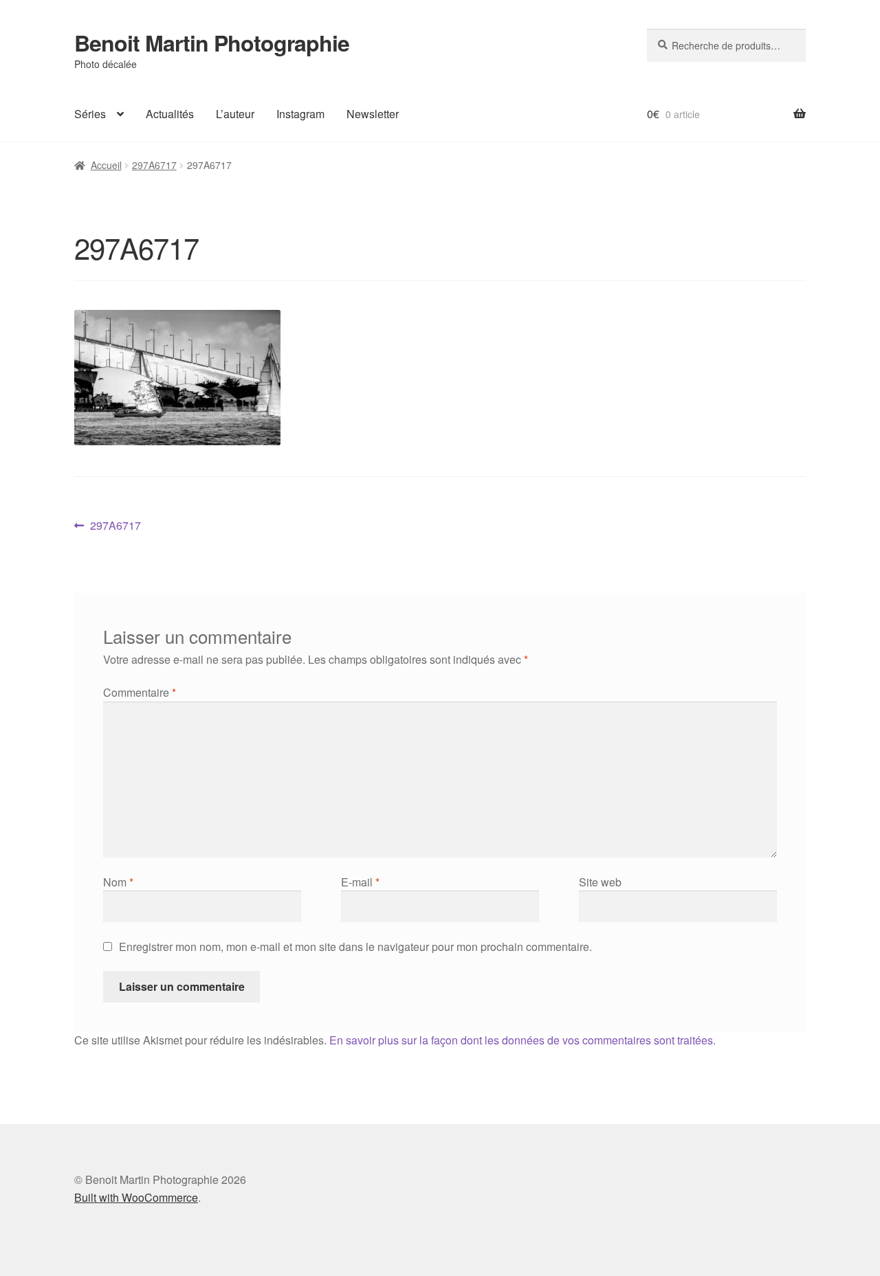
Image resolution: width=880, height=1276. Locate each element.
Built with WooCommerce (136, 1197)
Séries (90, 114)
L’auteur (235, 114)
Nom (118, 882)
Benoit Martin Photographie (211, 42)
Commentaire (139, 692)
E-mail (360, 882)
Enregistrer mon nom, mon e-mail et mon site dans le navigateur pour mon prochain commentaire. (355, 946)
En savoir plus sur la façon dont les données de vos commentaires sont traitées (521, 1040)
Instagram (300, 114)
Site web (600, 882)
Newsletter (372, 114)
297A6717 (154, 165)
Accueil (106, 165)
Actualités (170, 114)
